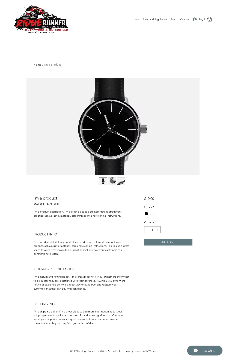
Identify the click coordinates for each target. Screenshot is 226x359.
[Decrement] (147, 229)
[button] (209, 19)
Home (37, 64)
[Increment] (157, 229)
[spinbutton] (152, 229)
